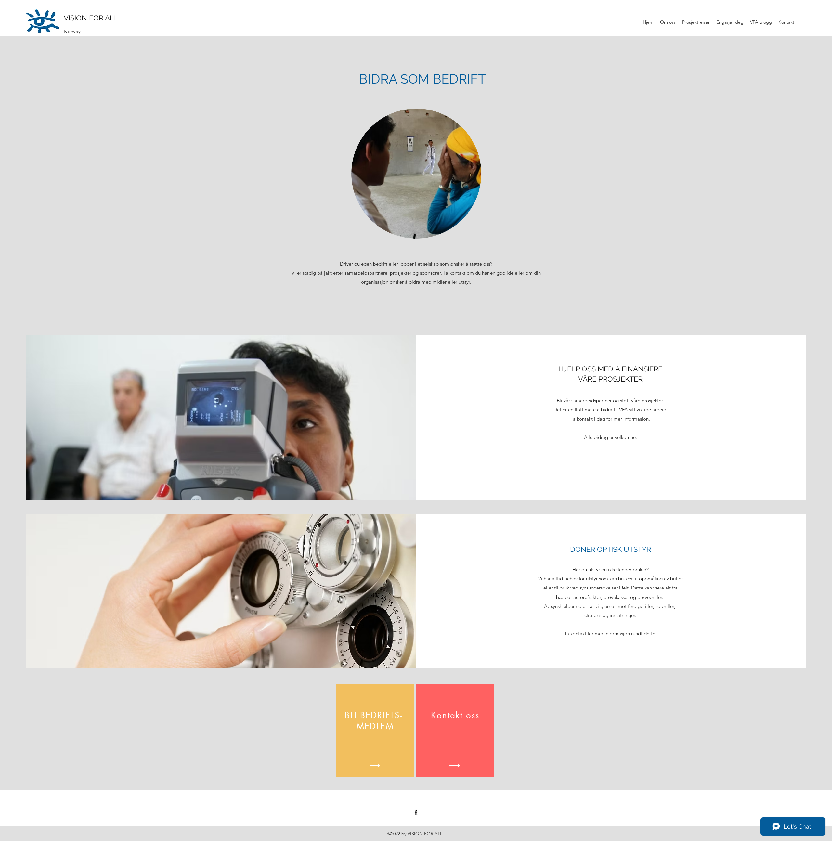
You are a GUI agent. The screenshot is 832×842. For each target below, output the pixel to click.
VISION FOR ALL (91, 18)
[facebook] (416, 812)
